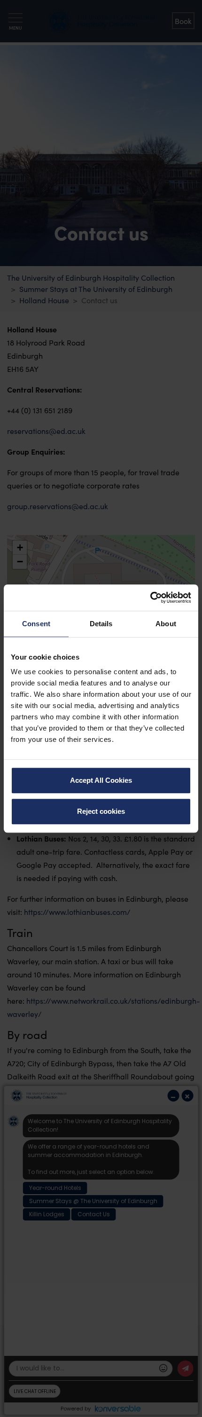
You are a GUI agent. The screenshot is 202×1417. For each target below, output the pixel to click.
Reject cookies (101, 811)
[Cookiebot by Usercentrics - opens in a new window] (150, 597)
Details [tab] (101, 624)
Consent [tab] (36, 624)
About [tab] (165, 624)
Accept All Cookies (101, 780)
